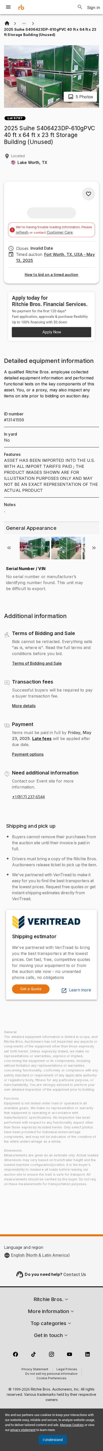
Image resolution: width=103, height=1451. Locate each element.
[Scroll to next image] (94, 548)
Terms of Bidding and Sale (37, 664)
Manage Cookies (72, 1425)
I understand (53, 1440)
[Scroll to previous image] (9, 548)
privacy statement (23, 1430)
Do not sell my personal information (51, 1374)
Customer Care (60, 232)
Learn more (80, 990)
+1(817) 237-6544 (28, 797)
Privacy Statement (35, 1369)
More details (24, 706)
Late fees (42, 738)
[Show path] (24, 23)
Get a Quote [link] (31, 989)
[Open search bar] (80, 7)
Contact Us (74, 1274)
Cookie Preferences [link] (51, 1378)
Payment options (28, 754)
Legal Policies (66, 1369)
